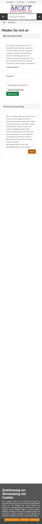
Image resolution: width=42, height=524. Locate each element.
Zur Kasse (10, 2)
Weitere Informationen (12, 520)
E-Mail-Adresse (12, 67)
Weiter (32, 151)
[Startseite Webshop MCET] (21, 8)
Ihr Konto (20, 2)
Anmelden (32, 2)
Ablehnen (25, 520)
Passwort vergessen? (16, 90)
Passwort (10, 76)
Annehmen (34, 520)
